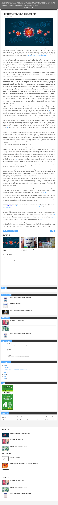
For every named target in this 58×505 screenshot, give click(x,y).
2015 (5, 378)
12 (3, 163)
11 (17, 159)
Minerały (7, 230)
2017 (5, 374)
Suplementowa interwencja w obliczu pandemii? (10, 249)
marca (6, 367)
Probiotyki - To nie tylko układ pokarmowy (19, 327)
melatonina (26, 206)
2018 (5, 372)
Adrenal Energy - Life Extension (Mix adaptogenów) (28, 249)
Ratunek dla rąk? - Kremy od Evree (17, 320)
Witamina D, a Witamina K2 (15, 457)
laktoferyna (17, 206)
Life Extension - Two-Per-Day (15, 304)
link (54, 214)
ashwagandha (7, 207)
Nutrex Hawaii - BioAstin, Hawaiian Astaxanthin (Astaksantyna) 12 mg (24, 463)
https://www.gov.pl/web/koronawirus (36, 55)
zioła (16, 230)
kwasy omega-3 (37, 206)
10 (9, 142)
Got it (33, 7)
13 (43, 192)
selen (31, 206)
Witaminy (12, 230)
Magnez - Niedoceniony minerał (16, 470)
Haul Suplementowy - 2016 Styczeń (45, 249)
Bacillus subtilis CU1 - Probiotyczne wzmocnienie (20, 297)
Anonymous (9, 349)
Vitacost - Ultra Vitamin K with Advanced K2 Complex (21, 310)
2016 (5, 376)
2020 (5, 365)
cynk (21, 206)
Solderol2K (9, 343)
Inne (4, 230)
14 (45, 192)
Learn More (27, 7)
